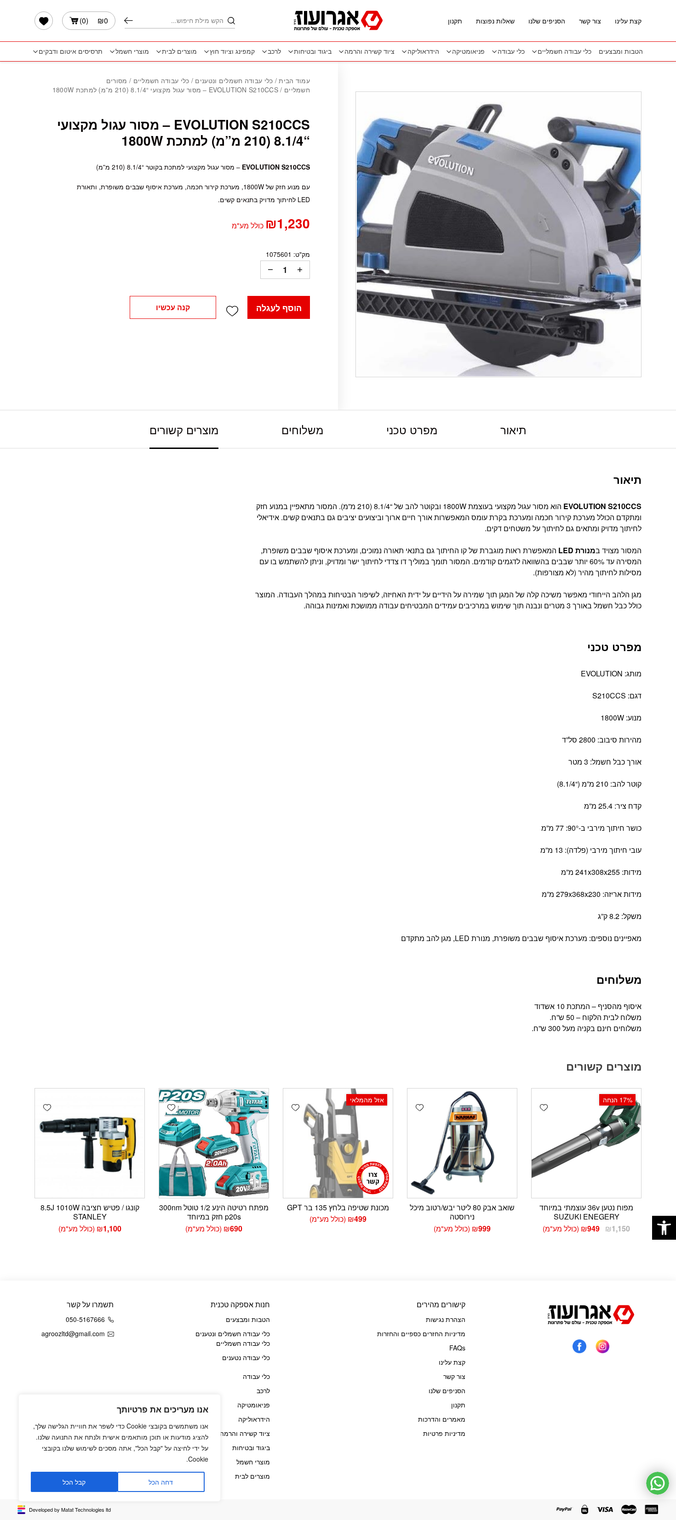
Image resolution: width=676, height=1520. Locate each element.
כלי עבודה (511, 51)
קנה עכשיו (173, 307)
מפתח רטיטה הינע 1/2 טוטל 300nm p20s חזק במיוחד (214, 1212)
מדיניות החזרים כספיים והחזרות (421, 1333)
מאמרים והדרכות (441, 1419)
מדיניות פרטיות (444, 1433)
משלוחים (302, 429)
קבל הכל (74, 1481)
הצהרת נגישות (445, 1319)
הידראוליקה (423, 51)
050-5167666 (85, 1319)
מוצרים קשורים (183, 429)
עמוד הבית (294, 80)
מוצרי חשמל (132, 51)
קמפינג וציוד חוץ (232, 51)
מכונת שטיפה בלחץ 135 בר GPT (338, 1207)
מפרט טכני (411, 429)
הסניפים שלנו (546, 20)
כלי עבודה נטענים (246, 1357)
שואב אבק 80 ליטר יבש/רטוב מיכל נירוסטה (462, 1212)
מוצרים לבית (179, 51)
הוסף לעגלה (279, 308)
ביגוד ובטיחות (313, 51)
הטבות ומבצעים (621, 51)
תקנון (455, 20)
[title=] (602, 1345)
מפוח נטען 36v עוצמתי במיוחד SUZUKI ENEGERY (586, 1212)
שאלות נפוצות (495, 20)
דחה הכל (161, 1481)
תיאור (513, 429)
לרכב (274, 51)
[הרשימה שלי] (43, 20)
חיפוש (128, 20)
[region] (119, 1448)
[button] (664, 1228)
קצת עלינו (628, 20)
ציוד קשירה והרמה (369, 51)
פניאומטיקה (468, 51)
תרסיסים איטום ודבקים (71, 51)
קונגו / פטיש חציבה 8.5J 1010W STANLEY (89, 1212)
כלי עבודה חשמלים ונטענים (234, 80)
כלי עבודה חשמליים (564, 51)
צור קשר (590, 20)
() (94, 20)
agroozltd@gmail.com (73, 1333)
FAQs (457, 1347)
